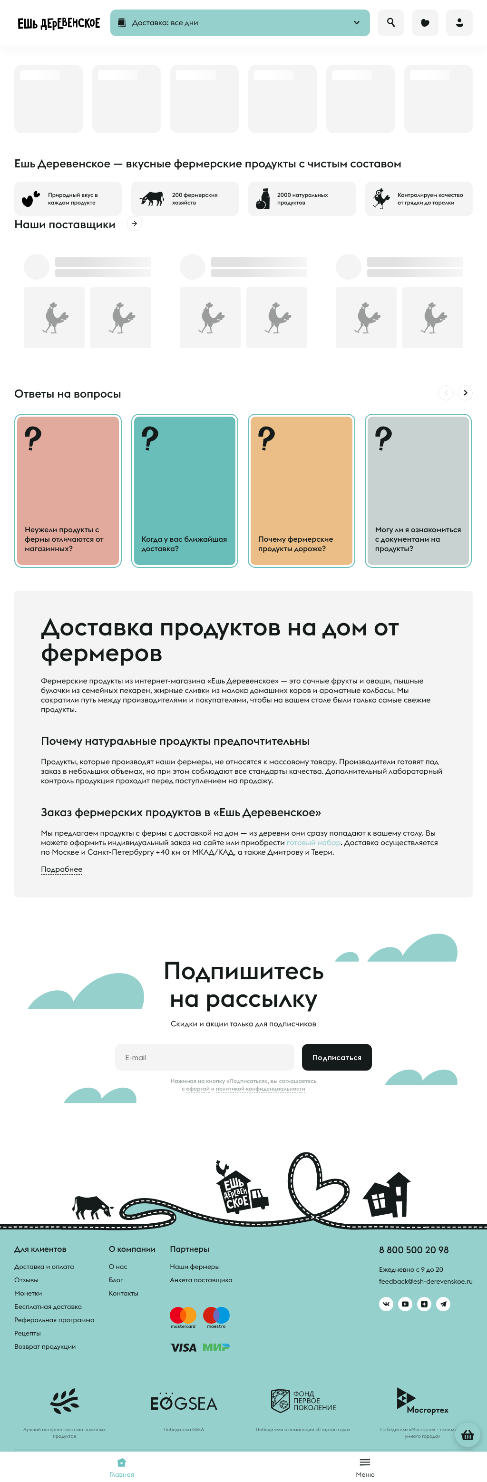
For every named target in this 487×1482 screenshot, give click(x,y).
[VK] (386, 1304)
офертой (198, 1088)
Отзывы (26, 1280)
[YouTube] (405, 1304)
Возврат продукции (45, 1346)
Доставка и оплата (44, 1266)
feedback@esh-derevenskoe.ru (426, 1281)
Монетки (28, 1293)
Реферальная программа (54, 1320)
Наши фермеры (195, 1266)
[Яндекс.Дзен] (424, 1304)
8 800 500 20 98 (414, 1249)
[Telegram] (443, 1304)
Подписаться (336, 1057)
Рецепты (27, 1333)
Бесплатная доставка (48, 1306)
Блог (116, 1280)
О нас (118, 1266)
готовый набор (314, 842)
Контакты (124, 1293)
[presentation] (446, 392)
